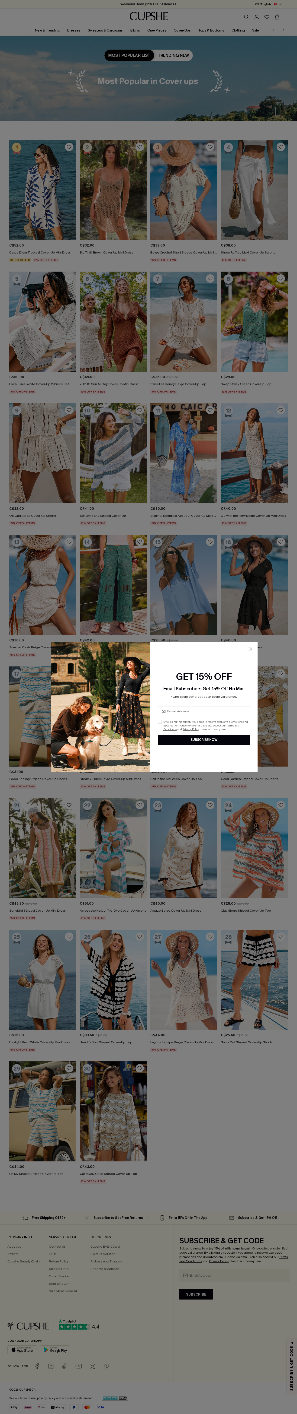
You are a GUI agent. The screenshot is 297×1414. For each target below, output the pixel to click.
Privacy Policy (191, 729)
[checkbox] (159, 722)
